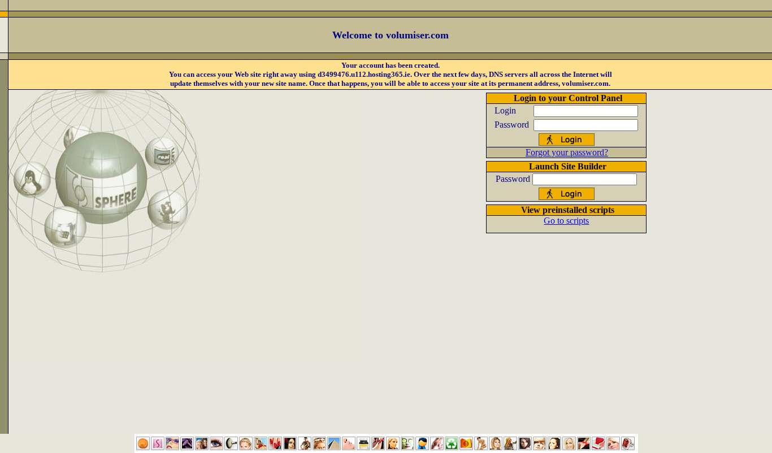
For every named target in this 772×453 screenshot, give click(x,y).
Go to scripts (566, 220)
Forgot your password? (567, 152)
